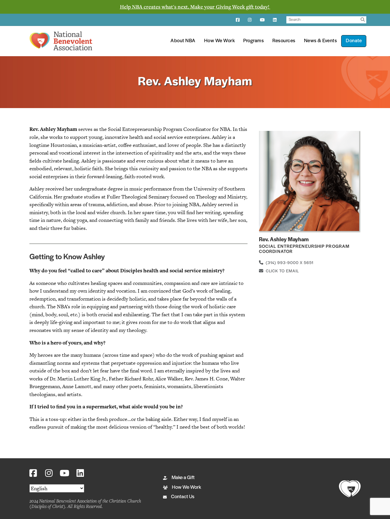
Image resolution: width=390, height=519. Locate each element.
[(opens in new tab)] (350, 488)
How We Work (219, 41)
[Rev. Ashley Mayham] (309, 180)
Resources (283, 41)
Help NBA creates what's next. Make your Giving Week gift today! (195, 6)
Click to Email (281, 271)
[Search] (362, 19)
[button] (33, 473)
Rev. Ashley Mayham (284, 240)
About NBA (183, 41)
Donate (354, 41)
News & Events (320, 41)
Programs (253, 41)
